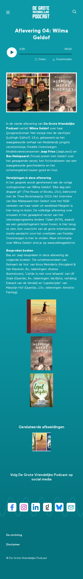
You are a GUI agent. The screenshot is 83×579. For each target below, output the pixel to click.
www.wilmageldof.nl (61, 243)
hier (8, 210)
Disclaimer (13, 544)
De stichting (14, 535)
